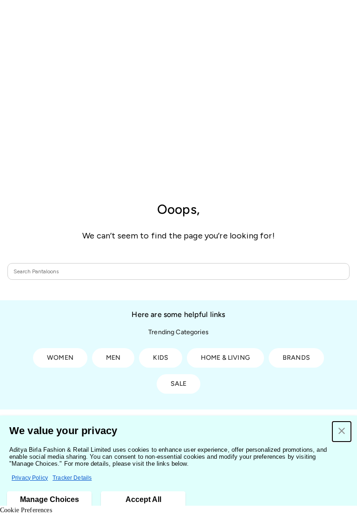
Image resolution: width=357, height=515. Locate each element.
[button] (341, 432)
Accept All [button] (143, 499)
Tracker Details (72, 478)
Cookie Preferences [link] (26, 510)
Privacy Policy (30, 478)
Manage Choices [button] (49, 499)
